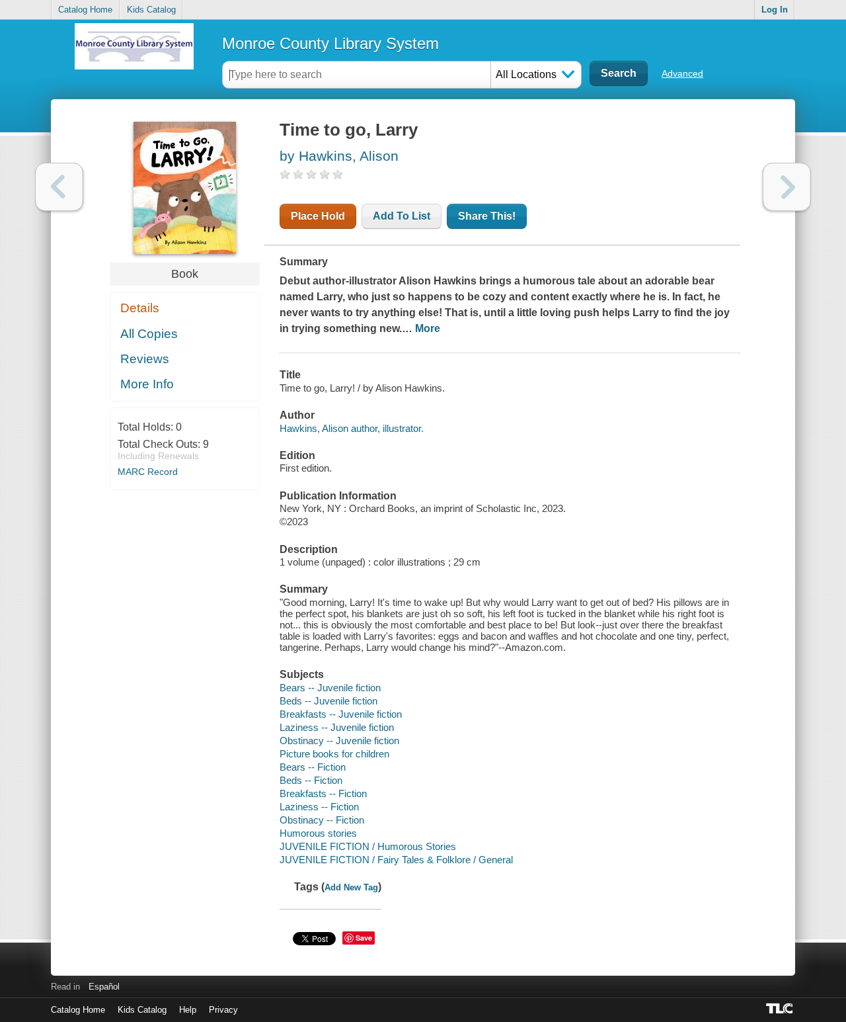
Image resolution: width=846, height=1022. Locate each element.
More (427, 328)
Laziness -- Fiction (319, 806)
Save (364, 938)
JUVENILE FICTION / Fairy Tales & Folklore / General (396, 859)
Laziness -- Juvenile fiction (337, 727)
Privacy (223, 1010)
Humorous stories (318, 833)
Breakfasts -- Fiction (323, 793)
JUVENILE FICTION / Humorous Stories (368, 846)
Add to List (401, 216)
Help (187, 1010)
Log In (774, 10)
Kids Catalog (151, 10)
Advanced (682, 73)
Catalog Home (85, 10)
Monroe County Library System (330, 43)
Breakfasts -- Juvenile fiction (341, 714)
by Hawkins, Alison (339, 155)
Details (139, 308)
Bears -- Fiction (313, 767)
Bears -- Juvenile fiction (330, 687)
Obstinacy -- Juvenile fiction (339, 740)
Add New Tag (351, 887)
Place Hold (318, 216)
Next (787, 187)
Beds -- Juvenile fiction (328, 700)
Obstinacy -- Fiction (322, 820)
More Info (147, 384)
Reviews (144, 359)
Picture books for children (334, 753)
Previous (59, 187)
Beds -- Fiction (311, 780)
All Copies (149, 334)
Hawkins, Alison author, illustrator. (352, 428)
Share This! (487, 216)
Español (104, 987)
